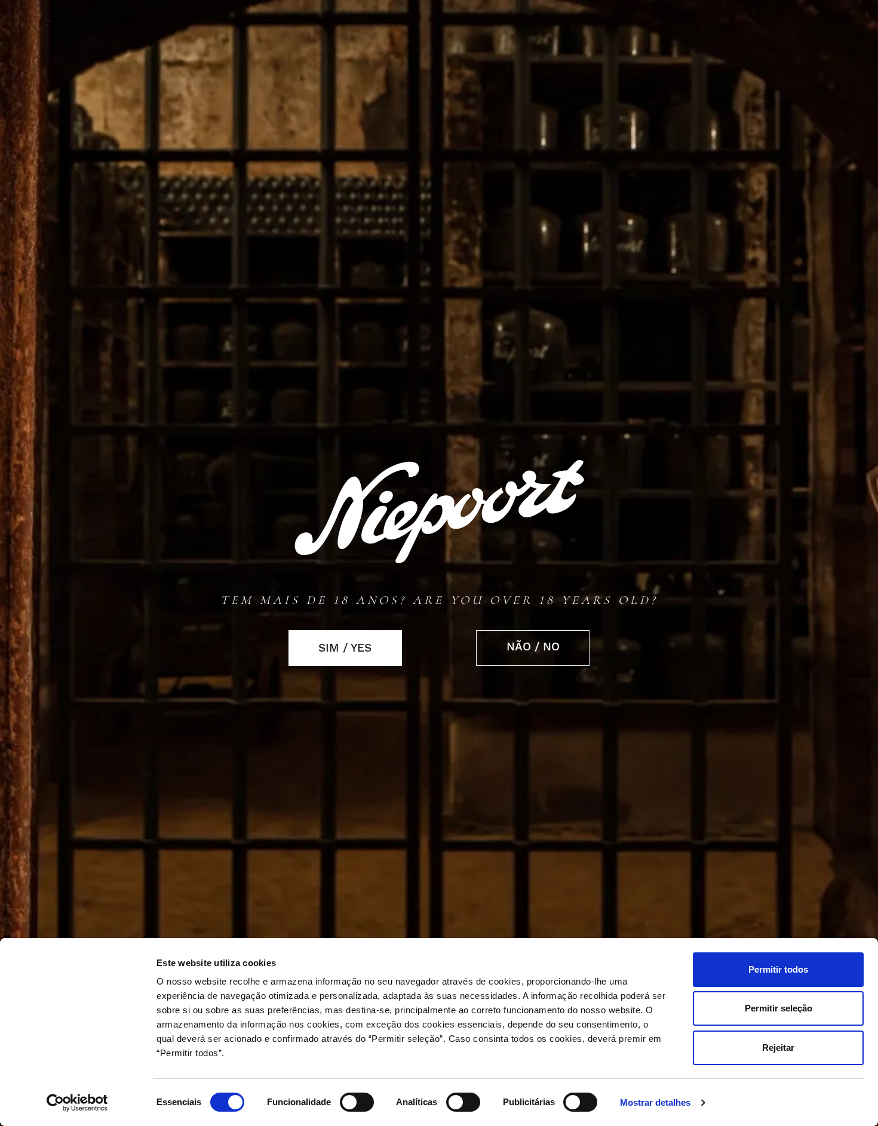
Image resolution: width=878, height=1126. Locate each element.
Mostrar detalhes (655, 1103)
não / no (533, 646)
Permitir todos (778, 969)
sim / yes (345, 648)
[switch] (357, 1102)
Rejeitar (778, 1047)
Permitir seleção (778, 1008)
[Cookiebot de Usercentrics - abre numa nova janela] (77, 1103)
